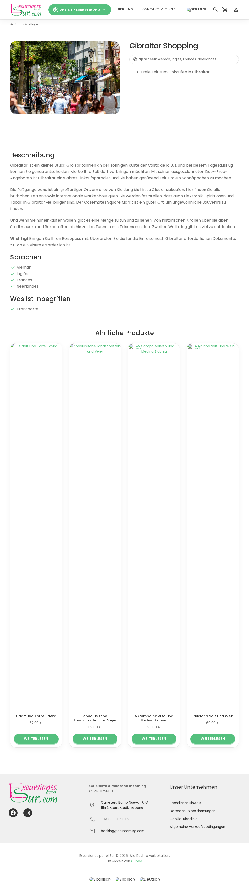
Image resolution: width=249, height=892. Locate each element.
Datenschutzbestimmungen (192, 811)
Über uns (124, 9)
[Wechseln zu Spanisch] (100, 879)
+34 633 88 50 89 (115, 819)
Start (18, 24)
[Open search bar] (215, 10)
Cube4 (136, 861)
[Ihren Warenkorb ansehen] (225, 9)
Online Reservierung (80, 10)
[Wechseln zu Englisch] (125, 879)
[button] (197, 9)
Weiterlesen (36, 738)
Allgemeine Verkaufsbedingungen (197, 827)
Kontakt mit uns (159, 9)
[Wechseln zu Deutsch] (149, 879)
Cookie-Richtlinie (183, 819)
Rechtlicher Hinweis (185, 803)
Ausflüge (31, 24)
